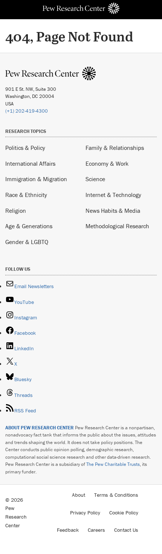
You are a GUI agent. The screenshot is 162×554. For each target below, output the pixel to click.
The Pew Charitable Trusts (113, 464)
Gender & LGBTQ (26, 242)
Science (95, 179)
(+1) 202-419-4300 (26, 111)
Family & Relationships (115, 147)
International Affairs (30, 163)
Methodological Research (117, 226)
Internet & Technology (113, 194)
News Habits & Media (113, 210)
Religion (15, 210)
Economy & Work (107, 163)
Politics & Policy (25, 147)
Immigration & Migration (36, 179)
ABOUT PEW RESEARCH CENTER (39, 427)
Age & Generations (28, 226)
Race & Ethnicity (26, 194)
